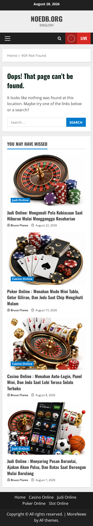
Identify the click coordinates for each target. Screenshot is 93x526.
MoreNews (76, 514)
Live (84, 38)
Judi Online (20, 200)
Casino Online (22, 279)
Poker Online (34, 503)
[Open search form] (59, 38)
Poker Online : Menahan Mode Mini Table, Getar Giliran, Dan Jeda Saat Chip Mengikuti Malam (45, 297)
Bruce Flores (19, 225)
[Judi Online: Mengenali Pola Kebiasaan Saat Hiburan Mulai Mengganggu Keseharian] (46, 180)
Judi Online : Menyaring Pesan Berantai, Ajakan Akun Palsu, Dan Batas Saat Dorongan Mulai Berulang (46, 467)
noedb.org (46, 19)
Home (20, 497)
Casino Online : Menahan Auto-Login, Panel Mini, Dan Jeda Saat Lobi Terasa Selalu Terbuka (44, 382)
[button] (7, 39)
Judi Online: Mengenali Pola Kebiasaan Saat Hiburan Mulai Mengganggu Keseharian (45, 215)
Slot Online (58, 503)
